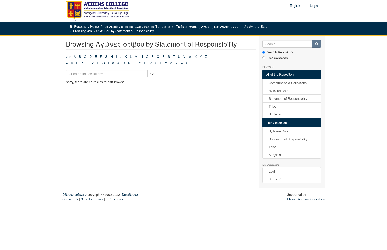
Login (273, 171)
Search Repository (280, 52)
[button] (296, 5)
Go (152, 73)
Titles (272, 106)
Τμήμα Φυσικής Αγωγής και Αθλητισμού (207, 26)
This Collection (277, 58)
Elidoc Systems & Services (306, 199)
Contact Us (70, 199)
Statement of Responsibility (288, 98)
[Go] (316, 44)
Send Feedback (92, 199)
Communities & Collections (288, 83)
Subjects (275, 114)
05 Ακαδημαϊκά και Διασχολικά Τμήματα (137, 26)
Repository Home (86, 26)
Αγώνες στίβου (255, 26)
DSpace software (74, 194)
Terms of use (115, 199)
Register (275, 179)
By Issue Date (278, 90)
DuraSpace (130, 194)
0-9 (68, 56)
